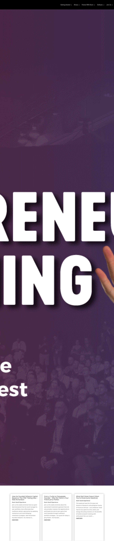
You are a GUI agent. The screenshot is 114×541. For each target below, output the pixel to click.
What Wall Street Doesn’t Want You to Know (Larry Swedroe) (87, 497)
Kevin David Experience (19, 502)
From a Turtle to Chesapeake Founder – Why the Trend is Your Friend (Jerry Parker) (56, 498)
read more (15, 520)
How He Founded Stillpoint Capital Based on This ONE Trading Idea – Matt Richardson (25, 498)
